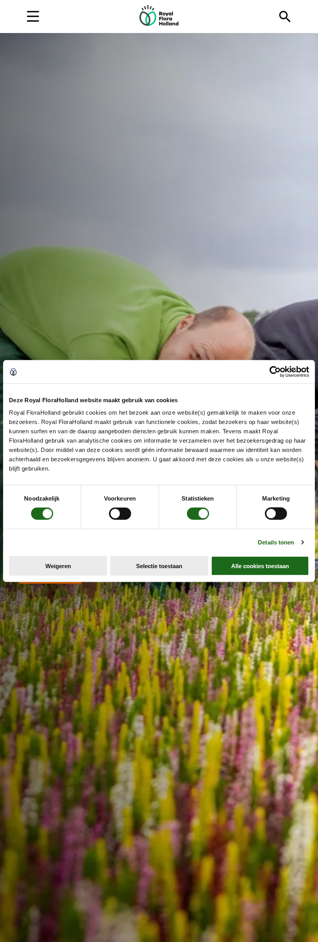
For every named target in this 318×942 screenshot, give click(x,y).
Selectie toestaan (159, 565)
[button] (33, 16)
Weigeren (58, 565)
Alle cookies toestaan (260, 565)
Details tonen (276, 542)
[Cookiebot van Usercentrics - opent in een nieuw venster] (275, 372)
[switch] (120, 514)
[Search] (285, 16)
